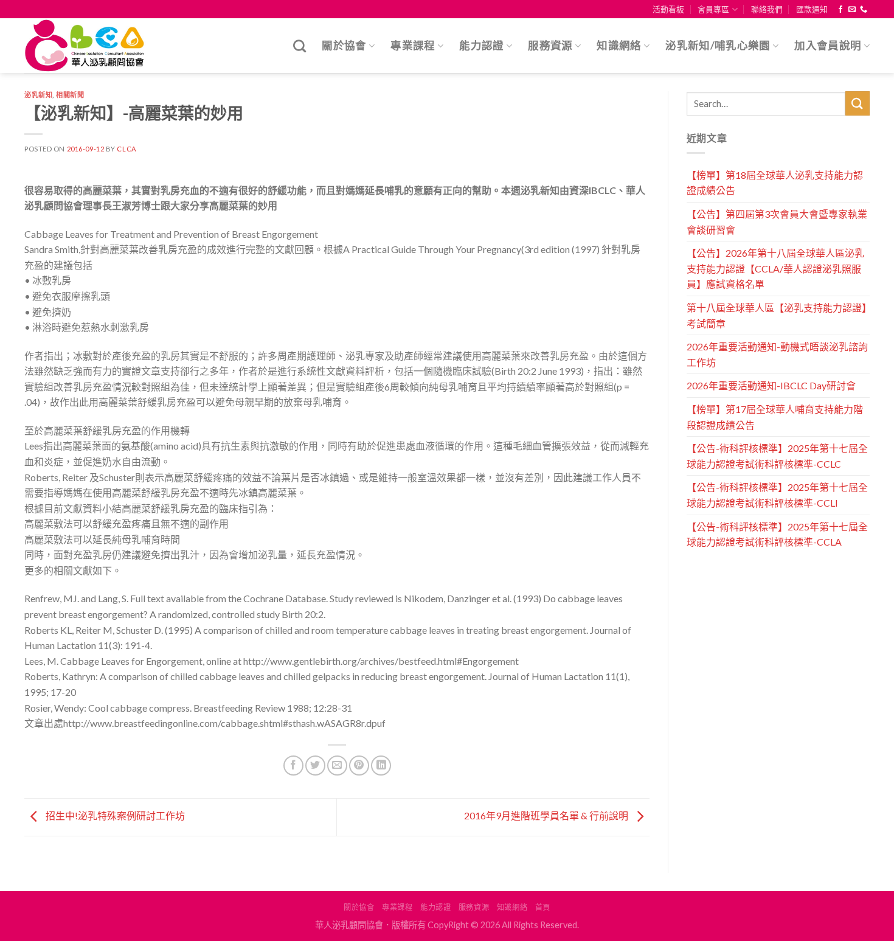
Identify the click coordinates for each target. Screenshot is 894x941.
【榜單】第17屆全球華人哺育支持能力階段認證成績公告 (775, 417)
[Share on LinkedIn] (381, 765)
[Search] (299, 46)
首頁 (542, 907)
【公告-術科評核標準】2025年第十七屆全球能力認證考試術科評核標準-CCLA (777, 534)
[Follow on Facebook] (840, 9)
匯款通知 (812, 9)
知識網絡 (619, 45)
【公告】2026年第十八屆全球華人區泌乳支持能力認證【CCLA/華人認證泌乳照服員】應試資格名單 (775, 268)
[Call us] (863, 9)
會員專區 (713, 9)
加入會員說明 (827, 45)
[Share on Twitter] (315, 765)
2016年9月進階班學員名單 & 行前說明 (547, 815)
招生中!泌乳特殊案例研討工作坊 (114, 815)
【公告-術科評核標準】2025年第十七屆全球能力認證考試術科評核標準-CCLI (777, 495)
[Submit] (857, 103)
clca (126, 149)
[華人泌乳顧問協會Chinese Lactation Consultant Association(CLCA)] (85, 46)
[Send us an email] (852, 9)
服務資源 (550, 45)
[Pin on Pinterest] (359, 765)
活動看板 (668, 9)
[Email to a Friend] (337, 765)
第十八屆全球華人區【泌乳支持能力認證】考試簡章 (777, 315)
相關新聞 (70, 95)
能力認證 (481, 45)
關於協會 (344, 45)
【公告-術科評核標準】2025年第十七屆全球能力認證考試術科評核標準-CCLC (777, 456)
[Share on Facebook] (293, 765)
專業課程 (412, 45)
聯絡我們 (767, 9)
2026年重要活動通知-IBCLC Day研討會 (771, 385)
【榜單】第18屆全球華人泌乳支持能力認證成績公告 (775, 182)
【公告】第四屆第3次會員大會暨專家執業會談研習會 (777, 221)
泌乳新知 (38, 95)
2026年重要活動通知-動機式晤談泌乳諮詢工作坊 (777, 354)
